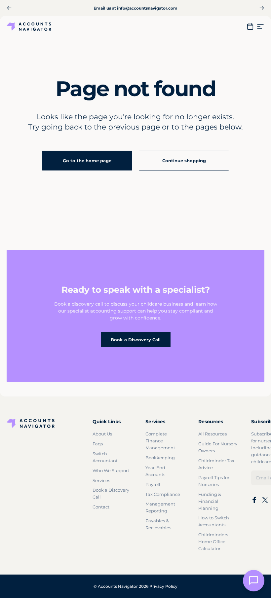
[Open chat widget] (253, 580)
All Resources (212, 433)
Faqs (98, 443)
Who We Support (111, 470)
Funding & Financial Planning (209, 501)
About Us (102, 433)
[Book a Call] (250, 26)
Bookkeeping (160, 457)
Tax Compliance (162, 494)
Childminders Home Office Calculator (213, 541)
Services (101, 480)
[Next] (261, 8)
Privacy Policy (163, 586)
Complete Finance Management (160, 440)
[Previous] (9, 8)
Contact (101, 506)
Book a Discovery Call (136, 339)
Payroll (152, 484)
